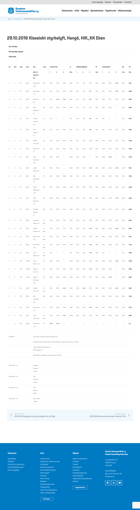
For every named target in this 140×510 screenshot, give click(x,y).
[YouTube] (119, 482)
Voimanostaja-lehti (47, 484)
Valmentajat (44, 473)
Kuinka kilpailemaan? (16, 467)
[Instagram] (113, 482)
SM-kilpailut (77, 467)
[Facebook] (107, 482)
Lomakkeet (44, 464)
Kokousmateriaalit (47, 467)
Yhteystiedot (45, 487)
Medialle (43, 481)
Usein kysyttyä (13, 470)
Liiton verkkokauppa (47, 493)
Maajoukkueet (78, 476)
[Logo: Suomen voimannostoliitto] (23, 11)
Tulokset (76, 461)
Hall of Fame (44, 479)
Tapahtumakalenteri (80, 459)
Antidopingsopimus (80, 473)
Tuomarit (43, 476)
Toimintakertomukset (48, 470)
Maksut (75, 481)
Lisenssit (76, 470)
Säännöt (11, 461)
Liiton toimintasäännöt (48, 490)
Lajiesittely (12, 459)
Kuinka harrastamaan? (16, 464)
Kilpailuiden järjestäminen (82, 479)
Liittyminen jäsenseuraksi (50, 461)
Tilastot (75, 464)
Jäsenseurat (45, 459)
